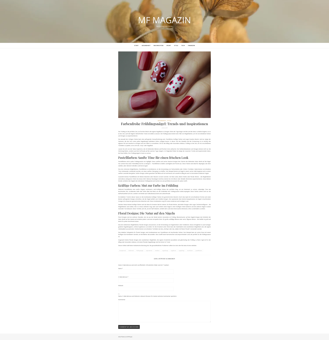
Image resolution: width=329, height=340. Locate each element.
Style (176, 45)
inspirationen (149, 250)
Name (120, 268)
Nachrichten (158, 45)
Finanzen (191, 45)
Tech (183, 45)
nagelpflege (181, 250)
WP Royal (129, 337)
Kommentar (121, 299)
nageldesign (165, 250)
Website (120, 285)
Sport (168, 45)
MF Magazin (164, 20)
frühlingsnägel (139, 250)
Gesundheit (146, 45)
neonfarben (190, 250)
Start (136, 45)
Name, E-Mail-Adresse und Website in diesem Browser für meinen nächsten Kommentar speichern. (147, 296)
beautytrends (122, 250)
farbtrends (131, 250)
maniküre (157, 250)
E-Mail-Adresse (123, 277)
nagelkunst (173, 250)
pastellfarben (198, 250)
